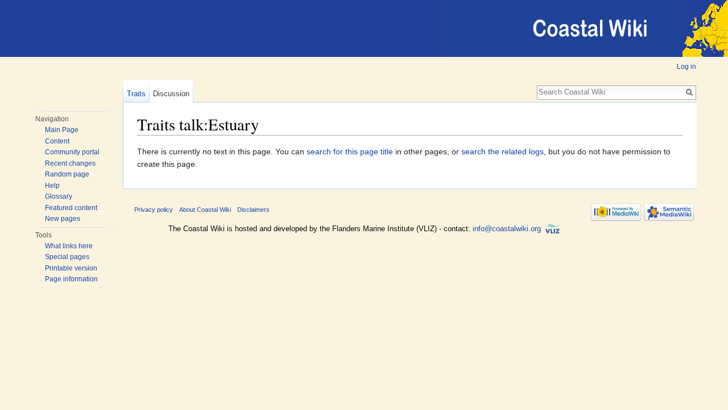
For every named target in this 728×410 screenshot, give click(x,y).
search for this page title (350, 151)
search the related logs (502, 151)
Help (52, 186)
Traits (136, 93)
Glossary (58, 196)
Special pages (67, 257)
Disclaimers (253, 209)
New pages (62, 219)
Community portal (72, 152)
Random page (67, 174)
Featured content (71, 208)
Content (57, 141)
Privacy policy (153, 209)
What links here (69, 246)
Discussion (171, 93)
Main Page (61, 130)
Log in (686, 67)
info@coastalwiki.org (507, 228)
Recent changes (70, 163)
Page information (71, 279)
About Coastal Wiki (205, 209)
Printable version (71, 268)
